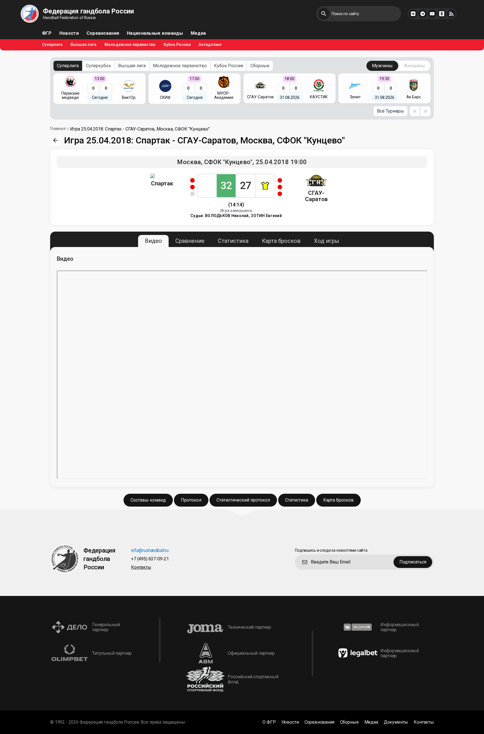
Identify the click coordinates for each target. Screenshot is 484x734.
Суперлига (52, 45)
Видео (153, 240)
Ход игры (326, 240)
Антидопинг (210, 45)
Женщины (414, 65)
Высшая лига (84, 45)
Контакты (141, 567)
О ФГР (269, 722)
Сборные (259, 65)
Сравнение (189, 240)
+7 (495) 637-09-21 (150, 559)
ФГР (47, 33)
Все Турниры (390, 111)
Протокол (191, 500)
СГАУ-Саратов (316, 196)
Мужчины (382, 65)
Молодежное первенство (130, 45)
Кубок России (177, 45)
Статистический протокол (243, 500)
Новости (69, 33)
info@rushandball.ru (150, 551)
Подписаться (412, 562)
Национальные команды (155, 33)
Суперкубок (98, 65)
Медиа (198, 33)
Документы (396, 722)
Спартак (162, 183)
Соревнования (103, 33)
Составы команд (148, 500)
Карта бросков (281, 240)
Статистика (233, 240)
